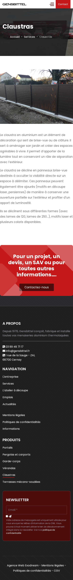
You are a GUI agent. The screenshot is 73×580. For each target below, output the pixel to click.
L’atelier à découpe (15, 390)
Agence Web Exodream (23, 565)
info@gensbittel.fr (18, 351)
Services (8, 384)
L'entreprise (10, 377)
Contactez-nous (36, 287)
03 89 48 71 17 (14, 347)
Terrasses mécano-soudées (21, 482)
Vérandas (9, 468)
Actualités (9, 404)
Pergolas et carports (16, 454)
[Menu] (52, 4)
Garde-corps (11, 461)
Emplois (8, 397)
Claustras (9, 475)
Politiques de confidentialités (21, 422)
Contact (63, 4)
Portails (8, 448)
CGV (57, 571)
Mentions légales (14, 415)
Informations (11, 429)
